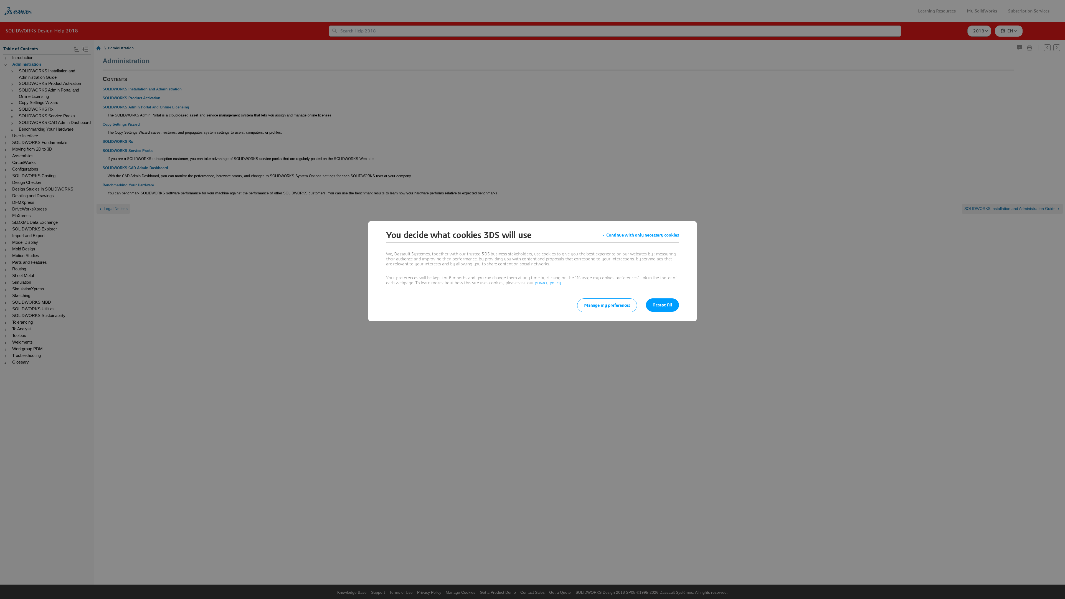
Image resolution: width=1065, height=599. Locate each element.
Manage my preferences (607, 305)
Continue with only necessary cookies (642, 235)
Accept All (662, 305)
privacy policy (548, 283)
